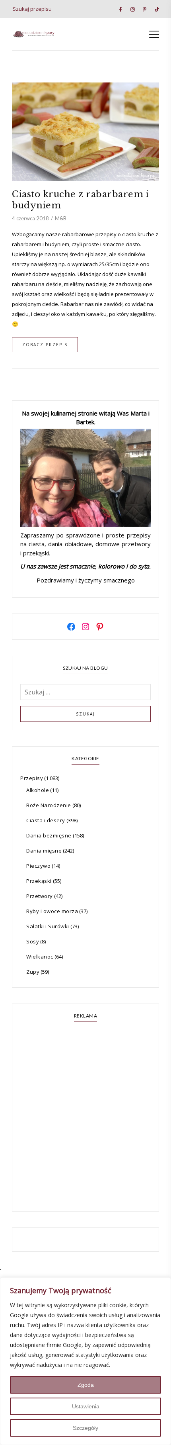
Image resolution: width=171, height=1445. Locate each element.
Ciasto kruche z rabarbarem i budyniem (80, 200)
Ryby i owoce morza (52, 911)
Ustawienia (85, 1406)
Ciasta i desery (45, 820)
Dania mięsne (44, 850)
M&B (60, 218)
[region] (85, 1361)
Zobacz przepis (45, 344)
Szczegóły (85, 1428)
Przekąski (39, 880)
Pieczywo (38, 865)
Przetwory (39, 896)
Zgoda (86, 1385)
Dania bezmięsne (49, 835)
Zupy (32, 971)
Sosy (32, 941)
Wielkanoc (39, 956)
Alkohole (37, 790)
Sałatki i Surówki (47, 926)
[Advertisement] (85, 1117)
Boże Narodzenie (48, 805)
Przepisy (31, 778)
